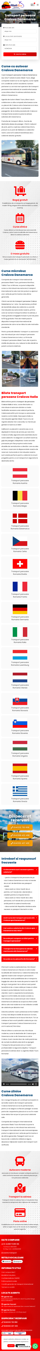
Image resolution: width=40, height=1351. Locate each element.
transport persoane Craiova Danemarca (21, 75)
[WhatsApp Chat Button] (35, 1346)
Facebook (7, 1261)
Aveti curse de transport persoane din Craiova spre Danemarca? (19, 919)
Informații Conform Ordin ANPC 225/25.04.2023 (16, 1330)
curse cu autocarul (16, 967)
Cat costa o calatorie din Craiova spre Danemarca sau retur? (19, 929)
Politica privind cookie (9, 1281)
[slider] (18, 1084)
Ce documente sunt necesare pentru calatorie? (18, 870)
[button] (20, 1072)
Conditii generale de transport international (17, 1284)
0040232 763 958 (21, 827)
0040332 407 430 (21, 843)
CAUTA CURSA (21, 54)
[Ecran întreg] (36, 1084)
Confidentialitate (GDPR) (10, 1278)
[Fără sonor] (33, 1084)
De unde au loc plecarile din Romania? (19, 959)
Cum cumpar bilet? (8, 1272)
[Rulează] (4, 1084)
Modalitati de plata (8, 1275)
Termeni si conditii (7, 1287)
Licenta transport (10, 1253)
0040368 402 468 (21, 835)
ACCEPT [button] (11, 1346)
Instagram (18, 1261)
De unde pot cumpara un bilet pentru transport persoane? (18, 939)
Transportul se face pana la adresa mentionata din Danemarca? (18, 950)
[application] (20, 1072)
